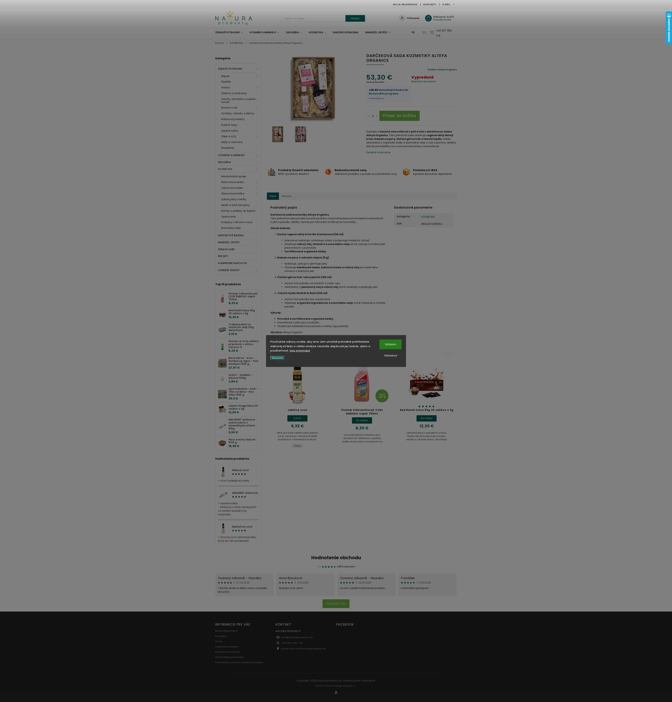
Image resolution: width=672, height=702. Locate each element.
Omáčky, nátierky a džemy (237, 113)
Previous (447, 354)
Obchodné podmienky (229, 657)
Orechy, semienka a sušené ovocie (238, 100)
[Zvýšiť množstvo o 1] (376, 116)
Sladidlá (226, 81)
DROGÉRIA (224, 162)
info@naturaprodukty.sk (297, 637)
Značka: (442, 69)
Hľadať (355, 18)
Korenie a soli (229, 107)
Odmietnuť (390, 355)
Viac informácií (299, 350)
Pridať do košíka (399, 115)
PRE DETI (223, 256)
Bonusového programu (383, 93)
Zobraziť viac (336, 604)
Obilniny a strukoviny (234, 93)
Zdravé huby (226, 249)
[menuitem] (230, 32)
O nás (446, 4)
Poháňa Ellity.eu (376, 98)
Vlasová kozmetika (232, 193)
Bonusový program (227, 651)
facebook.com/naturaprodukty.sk (303, 648)
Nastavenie (277, 358)
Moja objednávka (405, 4)
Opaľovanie (228, 216)
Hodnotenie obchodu (336, 557)
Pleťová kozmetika (232, 182)
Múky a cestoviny (232, 142)
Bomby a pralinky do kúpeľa (238, 211)
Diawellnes (227, 148)
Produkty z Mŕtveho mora (236, 222)
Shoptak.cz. (350, 685)
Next (452, 354)
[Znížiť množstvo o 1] (368, 116)
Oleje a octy (228, 136)
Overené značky (229, 270)
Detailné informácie (378, 152)
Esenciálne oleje (231, 228)
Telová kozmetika (232, 188)
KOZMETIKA (225, 169)
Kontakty (429, 4)
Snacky (225, 87)
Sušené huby (229, 125)
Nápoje (225, 76)
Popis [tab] (273, 196)
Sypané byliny (229, 130)
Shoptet (328, 685)
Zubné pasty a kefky (233, 199)
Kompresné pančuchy (232, 263)
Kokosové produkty (233, 119)
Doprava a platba (227, 646)
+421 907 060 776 (292, 642)
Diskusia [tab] (287, 196)
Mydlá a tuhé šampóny (235, 205)
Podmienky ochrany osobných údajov (239, 662)
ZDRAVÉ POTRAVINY (230, 69)
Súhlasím (390, 344)
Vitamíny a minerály (231, 155)
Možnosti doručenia (423, 81)
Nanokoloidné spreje (233, 176)
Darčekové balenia (231, 235)
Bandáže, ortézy (229, 242)
